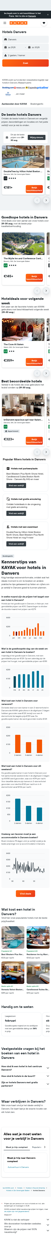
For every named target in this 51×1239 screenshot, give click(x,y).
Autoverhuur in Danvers (18, 1167)
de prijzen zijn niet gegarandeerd (16, 1211)
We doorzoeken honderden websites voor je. (22, 1225)
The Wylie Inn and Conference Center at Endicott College (23, 258)
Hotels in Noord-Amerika (35, 1188)
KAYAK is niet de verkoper (16, 1219)
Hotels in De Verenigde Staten (18, 1190)
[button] (48, 15)
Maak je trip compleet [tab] (17, 1147)
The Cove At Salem (14, 344)
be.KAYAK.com (8, 1188)
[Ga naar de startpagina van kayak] (18, 23)
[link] (16, 485)
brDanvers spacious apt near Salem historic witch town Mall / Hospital (23, 419)
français (32, 16)
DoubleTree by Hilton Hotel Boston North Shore (23, 171)
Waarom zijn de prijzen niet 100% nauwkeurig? (20, 1230)
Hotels (19, 1188)
